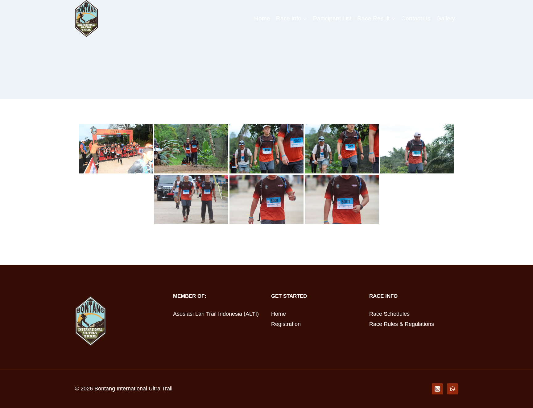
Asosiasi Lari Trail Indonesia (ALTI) (216, 314)
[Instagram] (437, 388)
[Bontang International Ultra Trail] (86, 18)
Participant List (332, 18)
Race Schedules (389, 314)
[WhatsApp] (452, 388)
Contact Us (416, 18)
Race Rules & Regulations (401, 324)
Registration (286, 324)
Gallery (445, 18)
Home (262, 18)
